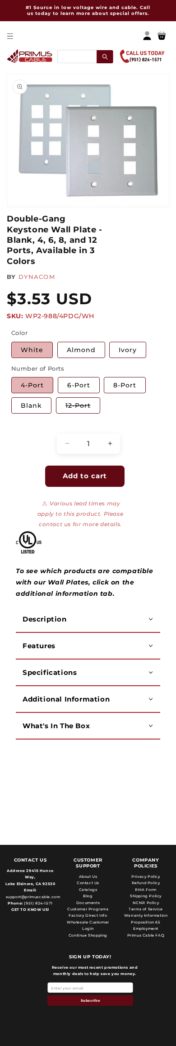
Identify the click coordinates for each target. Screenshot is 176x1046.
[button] (9, 36)
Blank (31, 405)
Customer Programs (87, 909)
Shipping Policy (146, 896)
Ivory (128, 350)
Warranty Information (146, 915)
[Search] (105, 56)
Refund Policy (146, 883)
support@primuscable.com (32, 897)
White (32, 350)
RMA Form (146, 889)
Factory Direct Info (88, 915)
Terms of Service (146, 909)
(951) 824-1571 (38, 903)
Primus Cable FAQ (146, 935)
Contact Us (88, 883)
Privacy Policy (145, 876)
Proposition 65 (145, 922)
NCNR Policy (146, 902)
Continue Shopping (88, 935)
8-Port (124, 385)
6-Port (78, 385)
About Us (88, 876)
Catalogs (88, 889)
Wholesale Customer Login (88, 925)
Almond (81, 350)
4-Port (32, 385)
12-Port (82, 407)
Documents (88, 902)
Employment (145, 928)
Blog (88, 896)
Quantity (25, 425)
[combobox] (85, 56)
